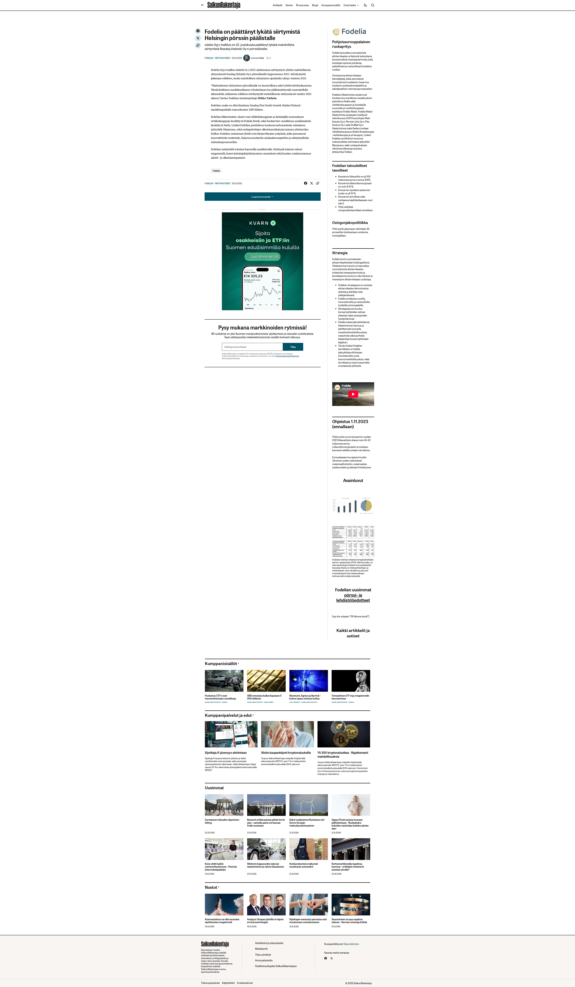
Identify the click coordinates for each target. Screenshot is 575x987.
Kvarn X (224, 702)
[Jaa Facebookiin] (198, 31)
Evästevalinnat (245, 983)
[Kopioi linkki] (198, 45)
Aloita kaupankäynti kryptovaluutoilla (286, 752)
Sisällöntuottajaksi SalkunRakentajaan (276, 966)
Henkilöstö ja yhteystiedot (269, 943)
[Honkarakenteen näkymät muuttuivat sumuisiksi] (308, 849)
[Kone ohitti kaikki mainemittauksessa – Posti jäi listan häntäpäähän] (224, 849)
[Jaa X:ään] (198, 38)
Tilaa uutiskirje (263, 954)
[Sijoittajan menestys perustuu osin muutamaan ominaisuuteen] (308, 904)
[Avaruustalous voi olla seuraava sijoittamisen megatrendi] (224, 904)
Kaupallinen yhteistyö (213, 702)
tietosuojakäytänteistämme (287, 355)
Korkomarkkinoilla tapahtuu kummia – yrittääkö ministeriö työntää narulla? (348, 866)
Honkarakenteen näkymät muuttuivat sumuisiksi (303, 865)
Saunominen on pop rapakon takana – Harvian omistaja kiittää (349, 921)
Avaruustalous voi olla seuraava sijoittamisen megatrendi (222, 921)
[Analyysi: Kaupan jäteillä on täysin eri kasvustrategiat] (266, 904)
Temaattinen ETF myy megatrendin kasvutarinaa (350, 697)
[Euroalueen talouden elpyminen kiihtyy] (224, 805)
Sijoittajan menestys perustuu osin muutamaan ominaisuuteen (308, 921)
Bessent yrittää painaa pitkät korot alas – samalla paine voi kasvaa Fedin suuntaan (266, 822)
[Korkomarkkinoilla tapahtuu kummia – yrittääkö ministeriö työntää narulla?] (351, 849)
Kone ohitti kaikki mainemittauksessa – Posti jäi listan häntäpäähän (221, 866)
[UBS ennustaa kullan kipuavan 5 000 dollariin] (266, 681)
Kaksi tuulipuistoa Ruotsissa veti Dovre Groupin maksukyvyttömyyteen (306, 822)
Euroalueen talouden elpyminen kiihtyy (222, 821)
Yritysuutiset (223, 58)
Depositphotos (351, 944)
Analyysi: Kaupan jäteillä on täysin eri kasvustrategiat (265, 921)
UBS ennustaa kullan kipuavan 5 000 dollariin (264, 697)
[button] (202, 5)
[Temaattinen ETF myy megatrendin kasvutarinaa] (351, 681)
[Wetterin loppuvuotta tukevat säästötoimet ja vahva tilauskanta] (266, 849)
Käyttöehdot (228, 983)
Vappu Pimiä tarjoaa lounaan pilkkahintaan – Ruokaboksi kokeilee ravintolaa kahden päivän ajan (350, 824)
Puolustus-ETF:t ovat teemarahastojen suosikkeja (220, 697)
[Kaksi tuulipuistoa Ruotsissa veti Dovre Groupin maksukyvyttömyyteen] (308, 805)
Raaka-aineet (269, 702)
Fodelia (209, 58)
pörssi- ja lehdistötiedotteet (353, 597)
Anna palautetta (264, 960)
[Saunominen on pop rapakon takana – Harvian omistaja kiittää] (351, 904)
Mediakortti (261, 948)
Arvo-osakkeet (294, 702)
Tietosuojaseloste (210, 983)
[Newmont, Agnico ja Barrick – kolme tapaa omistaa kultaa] (308, 681)
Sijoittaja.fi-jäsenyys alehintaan (226, 752)
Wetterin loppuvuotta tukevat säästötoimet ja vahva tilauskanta (265, 865)
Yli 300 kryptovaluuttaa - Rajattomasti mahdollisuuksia (342, 754)
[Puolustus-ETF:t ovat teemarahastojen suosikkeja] (224, 681)
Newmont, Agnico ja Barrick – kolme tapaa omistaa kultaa (305, 697)
